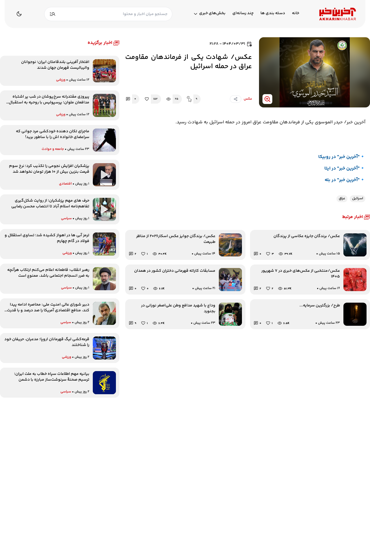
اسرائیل (357, 198)
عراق (342, 198)
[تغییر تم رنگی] (19, 14)
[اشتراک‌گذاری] (235, 99)
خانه (295, 13)
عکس (248, 99)
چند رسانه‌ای (243, 13)
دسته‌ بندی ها (272, 13)
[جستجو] (52, 14)
